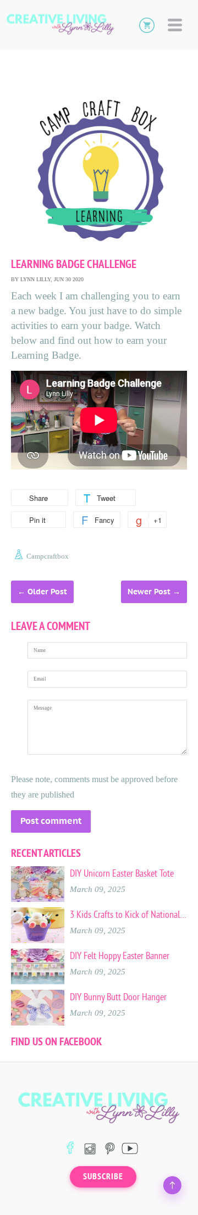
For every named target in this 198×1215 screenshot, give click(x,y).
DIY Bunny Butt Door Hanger (118, 996)
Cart (147, 24)
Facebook (70, 1148)
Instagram (89, 1148)
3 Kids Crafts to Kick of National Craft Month (128, 914)
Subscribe (103, 1176)
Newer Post (149, 592)
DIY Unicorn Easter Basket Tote (122, 873)
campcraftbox (47, 556)
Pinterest (109, 1148)
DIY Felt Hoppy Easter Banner (119, 955)
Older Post (47, 592)
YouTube (129, 1148)
